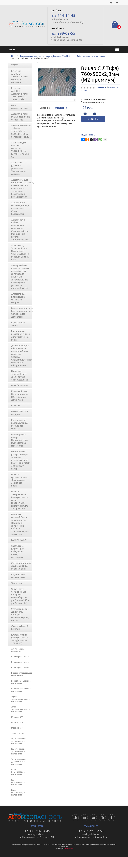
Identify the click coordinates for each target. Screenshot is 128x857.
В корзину (93, 119)
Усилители (16, 583)
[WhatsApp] (100, 139)
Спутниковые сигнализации (18, 576)
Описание (45, 108)
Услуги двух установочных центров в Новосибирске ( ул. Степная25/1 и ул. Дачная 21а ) (20, 596)
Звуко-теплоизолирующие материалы (20, 698)
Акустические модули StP (17, 650)
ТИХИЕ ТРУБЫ (17, 733)
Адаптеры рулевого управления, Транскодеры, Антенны (18, 168)
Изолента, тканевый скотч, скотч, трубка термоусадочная (19, 375)
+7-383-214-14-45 (37, 831)
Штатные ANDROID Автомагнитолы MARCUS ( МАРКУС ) (19, 77)
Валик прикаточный (20, 657)
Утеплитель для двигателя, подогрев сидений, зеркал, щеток (20, 615)
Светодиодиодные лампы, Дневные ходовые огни (21, 566)
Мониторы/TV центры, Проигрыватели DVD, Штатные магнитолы (19, 440)
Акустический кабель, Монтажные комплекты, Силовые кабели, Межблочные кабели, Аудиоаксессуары (20, 230)
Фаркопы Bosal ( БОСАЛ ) (19, 627)
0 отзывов (101, 87)
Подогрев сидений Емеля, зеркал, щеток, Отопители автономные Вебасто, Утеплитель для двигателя (20, 524)
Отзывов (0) (61, 108)
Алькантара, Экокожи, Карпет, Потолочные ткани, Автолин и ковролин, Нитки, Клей (20, 252)
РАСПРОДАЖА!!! (19, 540)
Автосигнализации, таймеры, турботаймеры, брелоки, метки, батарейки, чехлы (21, 131)
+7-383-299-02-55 (91, 831)
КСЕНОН (15, 405)
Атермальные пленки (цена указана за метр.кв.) (18, 298)
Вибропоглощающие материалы (91, 56)
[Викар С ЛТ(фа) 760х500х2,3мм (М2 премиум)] (56, 81)
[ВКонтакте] (83, 139)
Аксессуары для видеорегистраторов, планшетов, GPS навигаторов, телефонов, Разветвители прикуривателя (21, 188)
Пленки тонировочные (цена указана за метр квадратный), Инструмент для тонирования (19, 500)
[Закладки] (111, 2)
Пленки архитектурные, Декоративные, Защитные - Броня (19, 480)
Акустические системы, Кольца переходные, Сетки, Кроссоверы (20, 208)
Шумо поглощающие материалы (18, 772)
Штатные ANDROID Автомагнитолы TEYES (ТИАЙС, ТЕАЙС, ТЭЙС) (19, 94)
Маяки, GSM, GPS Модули (19, 412)
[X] (92, 139)
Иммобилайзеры (19, 385)
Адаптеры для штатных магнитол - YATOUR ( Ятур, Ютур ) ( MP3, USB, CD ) (20, 149)
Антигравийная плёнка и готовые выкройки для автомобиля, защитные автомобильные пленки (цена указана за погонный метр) (20, 277)
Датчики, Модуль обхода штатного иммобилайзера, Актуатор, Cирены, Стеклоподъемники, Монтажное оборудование (21, 355)
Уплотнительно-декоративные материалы (18, 741)
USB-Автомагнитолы (19, 106)
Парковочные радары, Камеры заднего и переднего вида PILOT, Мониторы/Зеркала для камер (20, 460)
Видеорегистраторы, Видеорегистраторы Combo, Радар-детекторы (21, 312)
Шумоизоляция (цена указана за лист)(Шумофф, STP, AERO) (45, 56)
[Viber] (96, 139)
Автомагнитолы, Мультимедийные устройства (20, 117)
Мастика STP (17, 717)
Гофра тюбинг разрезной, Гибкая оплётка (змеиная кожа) (20, 335)
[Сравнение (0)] (117, 2)
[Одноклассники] (87, 139)
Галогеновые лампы (18, 324)
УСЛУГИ (15, 65)
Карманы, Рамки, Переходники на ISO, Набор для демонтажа (19, 395)
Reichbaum (69, 849)
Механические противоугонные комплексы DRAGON (20, 424)
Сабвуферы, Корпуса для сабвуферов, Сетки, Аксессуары (17, 552)
